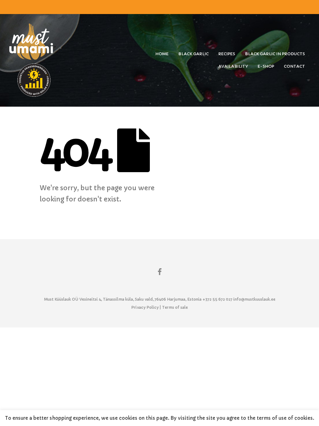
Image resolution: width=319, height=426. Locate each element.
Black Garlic (193, 53)
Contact (294, 66)
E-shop (266, 66)
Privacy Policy (145, 307)
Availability (233, 66)
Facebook (159, 271)
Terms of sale (175, 307)
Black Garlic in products (275, 53)
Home (162, 53)
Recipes (226, 53)
